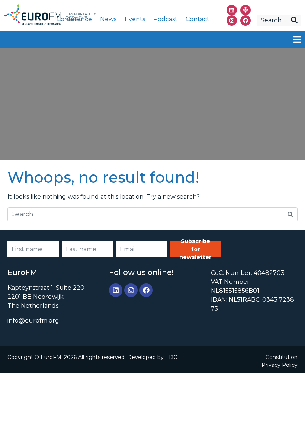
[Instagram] (232, 20)
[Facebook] (245, 20)
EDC (171, 357)
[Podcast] (245, 10)
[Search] (294, 20)
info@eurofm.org (33, 320)
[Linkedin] (232, 10)
